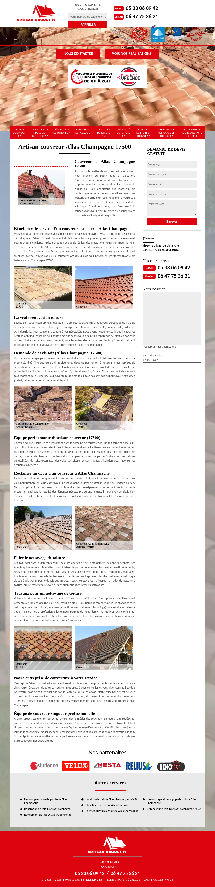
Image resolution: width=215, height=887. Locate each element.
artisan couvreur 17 (19, 132)
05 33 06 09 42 (142, 8)
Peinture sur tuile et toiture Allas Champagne (111, 811)
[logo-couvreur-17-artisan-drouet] (36, 13)
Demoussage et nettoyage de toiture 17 (166, 132)
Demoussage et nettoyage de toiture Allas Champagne (171, 801)
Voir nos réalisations (131, 54)
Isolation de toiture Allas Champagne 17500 (111, 799)
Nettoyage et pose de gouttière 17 (40, 132)
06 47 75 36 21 (142, 17)
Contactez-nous (159, 879)
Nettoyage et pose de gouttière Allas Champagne (45, 801)
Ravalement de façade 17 (83, 131)
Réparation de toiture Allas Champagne (47, 809)
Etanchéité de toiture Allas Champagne (108, 805)
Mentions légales (123, 879)
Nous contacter (78, 54)
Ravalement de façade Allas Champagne (47, 815)
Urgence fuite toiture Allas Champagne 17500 (174, 809)
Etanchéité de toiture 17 (123, 132)
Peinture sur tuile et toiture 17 (143, 132)
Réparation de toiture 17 (61, 131)
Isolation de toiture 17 (103, 132)
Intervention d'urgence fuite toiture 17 (192, 132)
